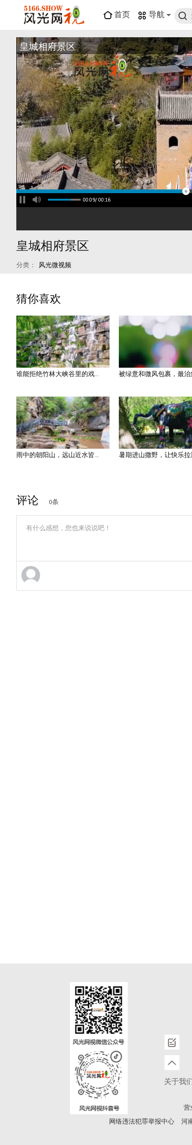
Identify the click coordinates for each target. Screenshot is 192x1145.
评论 (27, 500)
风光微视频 (55, 265)
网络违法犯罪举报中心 (141, 1122)
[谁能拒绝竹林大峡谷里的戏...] (63, 342)
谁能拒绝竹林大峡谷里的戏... (57, 374)
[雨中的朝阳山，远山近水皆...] (63, 423)
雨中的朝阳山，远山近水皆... (57, 455)
